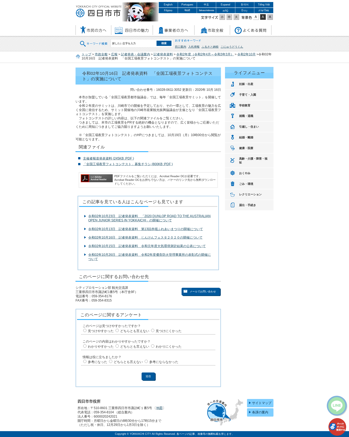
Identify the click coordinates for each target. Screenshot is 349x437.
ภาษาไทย (264, 10)
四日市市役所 (99, 11)
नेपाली (187, 10)
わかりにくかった (169, 346)
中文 (206, 4)
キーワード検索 (94, 41)
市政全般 (101, 54)
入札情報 (194, 46)
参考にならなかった (163, 362)
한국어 (245, 4)
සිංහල (244, 10)
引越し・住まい (249, 126)
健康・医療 (246, 148)
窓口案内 (180, 46)
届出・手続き (247, 205)
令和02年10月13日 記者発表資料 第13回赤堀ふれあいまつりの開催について (145, 229)
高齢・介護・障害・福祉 (253, 160)
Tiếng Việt (264, 4)
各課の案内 (260, 412)
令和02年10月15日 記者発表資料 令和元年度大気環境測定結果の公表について (147, 246)
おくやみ (244, 173)
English (168, 4)
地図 (159, 408)
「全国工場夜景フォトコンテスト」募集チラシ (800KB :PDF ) (128, 164)
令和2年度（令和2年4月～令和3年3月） (205, 54)
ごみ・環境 (246, 183)
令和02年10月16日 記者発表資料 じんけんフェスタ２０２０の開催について (145, 237)
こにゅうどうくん (232, 46)
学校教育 (244, 105)
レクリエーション (250, 194)
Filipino (168, 10)
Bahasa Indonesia (206, 10)
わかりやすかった (101, 346)
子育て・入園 (247, 94)
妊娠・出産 (246, 84)
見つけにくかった (169, 331)
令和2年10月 (246, 54)
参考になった (97, 362)
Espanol (225, 4)
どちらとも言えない (134, 331)
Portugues (187, 4)
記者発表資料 (163, 54)
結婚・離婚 (246, 137)
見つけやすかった (101, 331)
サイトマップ (261, 403)
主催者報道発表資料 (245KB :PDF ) (108, 158)
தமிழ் (225, 10)
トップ (86, 54)
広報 (114, 54)
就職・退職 (246, 115)
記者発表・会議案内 (135, 54)
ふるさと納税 (210, 46)
